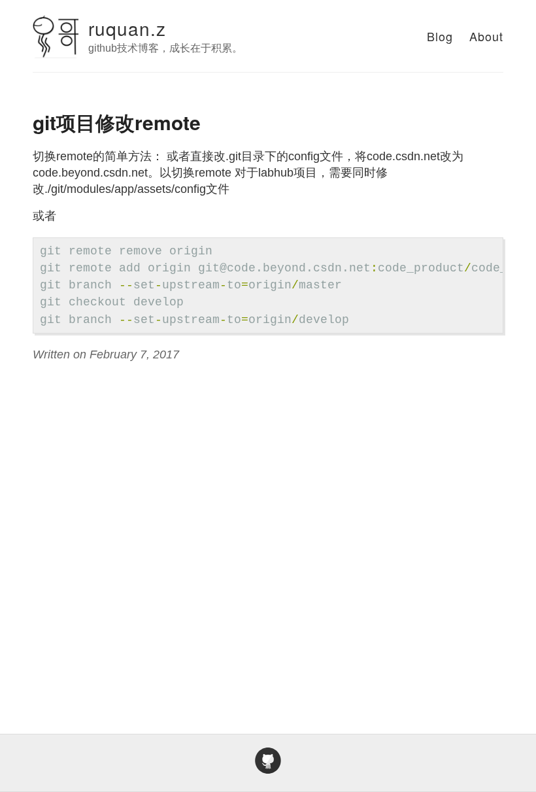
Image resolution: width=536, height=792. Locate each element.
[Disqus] (268, 533)
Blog (440, 35)
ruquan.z (127, 28)
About (486, 35)
